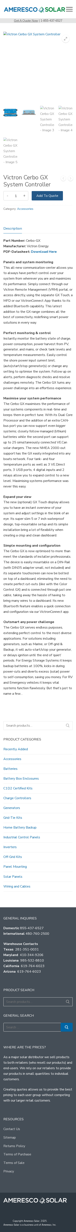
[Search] (68, 725)
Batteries (10, 768)
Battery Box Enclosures (21, 778)
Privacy (8, 1171)
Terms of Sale (13, 1163)
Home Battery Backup (20, 827)
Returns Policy (14, 1146)
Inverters (10, 847)
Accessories (25, 209)
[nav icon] (69, 9)
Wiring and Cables (16, 886)
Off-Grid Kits (12, 857)
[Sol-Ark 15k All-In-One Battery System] (63, 179)
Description (12, 228)
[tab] (12, 228)
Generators (11, 808)
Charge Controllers (17, 798)
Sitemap (9, 1137)
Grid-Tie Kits (12, 817)
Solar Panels (12, 876)
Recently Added (15, 749)
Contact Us (11, 1129)
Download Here (44, 251)
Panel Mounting (15, 866)
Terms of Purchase (17, 1154)
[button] (65, 39)
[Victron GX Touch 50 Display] (70, 179)
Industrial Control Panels (21, 837)
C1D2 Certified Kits (18, 788)
